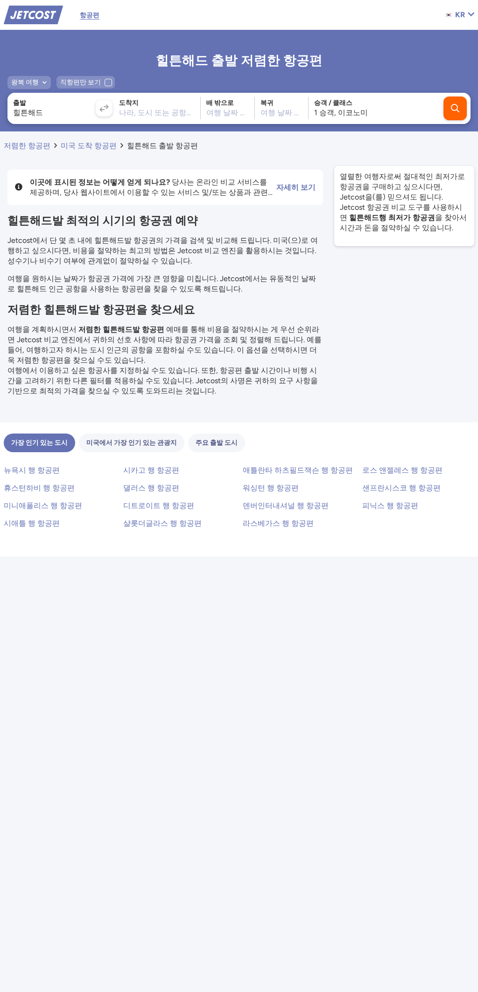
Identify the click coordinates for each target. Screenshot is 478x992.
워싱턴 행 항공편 (271, 487)
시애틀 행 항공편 (32, 523)
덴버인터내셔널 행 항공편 (286, 505)
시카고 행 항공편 (151, 470)
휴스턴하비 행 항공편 (39, 487)
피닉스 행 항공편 (390, 505)
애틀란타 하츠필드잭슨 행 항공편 (298, 470)
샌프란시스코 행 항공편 (401, 487)
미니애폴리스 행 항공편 (43, 505)
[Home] (33, 14)
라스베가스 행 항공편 (278, 523)
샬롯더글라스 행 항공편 (162, 523)
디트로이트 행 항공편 (158, 505)
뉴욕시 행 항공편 (32, 470)
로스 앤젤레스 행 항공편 (402, 470)
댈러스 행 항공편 (151, 487)
